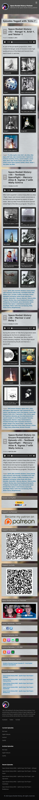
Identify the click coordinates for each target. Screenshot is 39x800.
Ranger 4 (10, 423)
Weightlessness (16, 307)
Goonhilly (11, 159)
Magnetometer (7, 420)
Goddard (5, 159)
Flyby (24, 414)
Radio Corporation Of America (22, 421)
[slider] (19, 42)
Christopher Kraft (26, 292)
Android (4, 737)
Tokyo (5, 427)
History (17, 159)
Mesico (6, 300)
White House (15, 427)
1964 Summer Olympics (14, 408)
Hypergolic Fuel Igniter (9, 296)
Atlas (28, 155)
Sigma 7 (13, 304)
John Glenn (28, 296)
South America (20, 304)
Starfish (22, 162)
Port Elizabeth (14, 302)
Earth (9, 414)
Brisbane (23, 290)
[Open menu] (36, 3)
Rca (14, 423)
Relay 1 (22, 423)
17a (9, 155)
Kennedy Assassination (26, 416)
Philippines (6, 302)
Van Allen (12, 164)
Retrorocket (25, 302)
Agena (23, 408)
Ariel (18, 155)
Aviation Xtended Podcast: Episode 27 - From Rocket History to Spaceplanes (17, 664)
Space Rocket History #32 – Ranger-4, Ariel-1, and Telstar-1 (21, 32)
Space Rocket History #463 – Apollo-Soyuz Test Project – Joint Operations (18, 684)
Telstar (27, 162)
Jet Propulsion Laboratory (10, 416)
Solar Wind (14, 425)
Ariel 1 (22, 155)
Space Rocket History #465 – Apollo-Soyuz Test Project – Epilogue (18, 676)
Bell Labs (9, 157)
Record (18, 423)
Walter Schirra (7, 307)
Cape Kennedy (16, 292)
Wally (30, 306)
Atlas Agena (6, 410)
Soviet (9, 162)
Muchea (11, 300)
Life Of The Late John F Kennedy (24, 418)
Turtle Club (17, 306)
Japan (33, 414)
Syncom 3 (28, 425)
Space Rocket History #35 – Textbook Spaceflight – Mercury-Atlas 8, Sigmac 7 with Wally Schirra (20, 177)
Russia (20, 160)
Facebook (4, 720)
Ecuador (14, 294)
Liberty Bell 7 (12, 298)
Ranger (5, 423)
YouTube (18, 720)
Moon (8, 160)
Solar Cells (25, 160)
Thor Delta (6, 164)
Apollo (15, 155)
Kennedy (5, 298)
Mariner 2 (14, 420)
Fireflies (19, 294)
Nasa (12, 160)
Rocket (16, 160)
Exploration (29, 157)
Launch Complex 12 (8, 418)
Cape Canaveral (17, 157)
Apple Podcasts (6, 734)
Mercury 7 (24, 298)
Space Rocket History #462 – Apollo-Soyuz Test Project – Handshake (18, 687)
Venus (10, 427)
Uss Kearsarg (24, 306)
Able (11, 155)
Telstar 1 (32, 162)
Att (26, 155)
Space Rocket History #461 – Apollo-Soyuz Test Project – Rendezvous (18, 691)
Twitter (11, 720)
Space (13, 162)
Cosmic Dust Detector (22, 412)
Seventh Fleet (7, 304)
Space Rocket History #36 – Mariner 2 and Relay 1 (19, 318)
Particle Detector (26, 420)
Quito (20, 302)
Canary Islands (30, 290)
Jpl (19, 416)
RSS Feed (4, 731)
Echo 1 (24, 157)
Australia (17, 290)
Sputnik (17, 162)
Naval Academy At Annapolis (25, 300)
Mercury (19, 298)
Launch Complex (24, 159)
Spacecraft (28, 304)
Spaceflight (6, 306)
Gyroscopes (25, 294)
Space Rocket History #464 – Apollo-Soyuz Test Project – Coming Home (18, 680)
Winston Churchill (25, 427)
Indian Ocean (20, 296)
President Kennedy (8, 421)
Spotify (4, 740)
